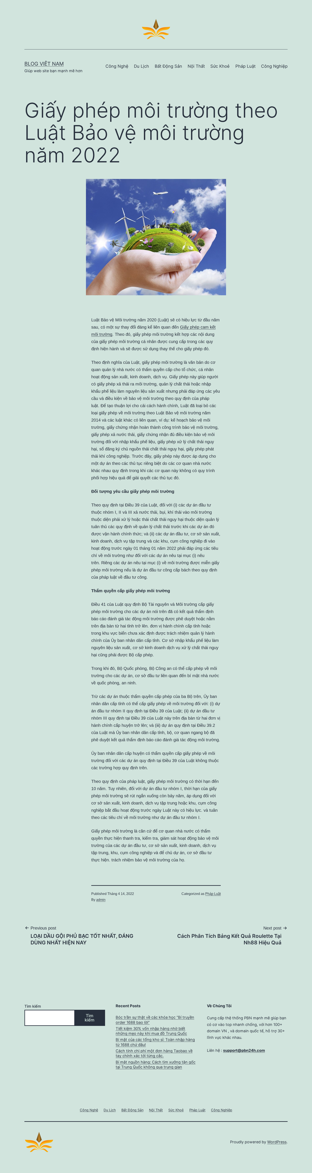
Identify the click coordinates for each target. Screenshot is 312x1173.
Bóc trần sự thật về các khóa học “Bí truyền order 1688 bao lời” (155, 1019)
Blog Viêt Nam (44, 64)
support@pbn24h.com (244, 1050)
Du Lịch (141, 66)
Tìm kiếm (32, 1006)
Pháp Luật (245, 66)
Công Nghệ (116, 66)
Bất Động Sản (168, 66)
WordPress (277, 1142)
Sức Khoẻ (220, 66)
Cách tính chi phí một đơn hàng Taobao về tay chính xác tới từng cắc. (154, 1053)
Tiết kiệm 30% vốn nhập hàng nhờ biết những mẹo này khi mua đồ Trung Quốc (151, 1031)
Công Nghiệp (274, 66)
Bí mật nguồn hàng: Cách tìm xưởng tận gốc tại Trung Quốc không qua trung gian (155, 1064)
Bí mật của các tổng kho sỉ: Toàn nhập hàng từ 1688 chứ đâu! (155, 1042)
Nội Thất (196, 66)
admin (100, 900)
